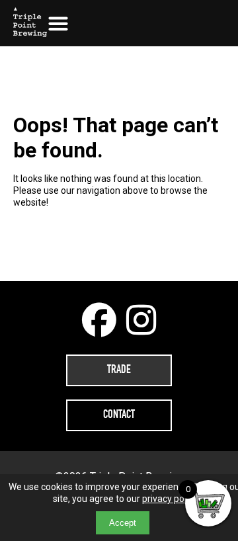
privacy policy (169, 498)
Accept (122, 523)
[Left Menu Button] (58, 23)
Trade (119, 370)
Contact (119, 415)
